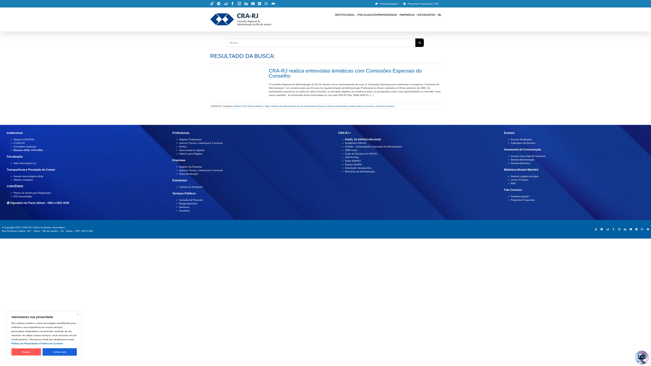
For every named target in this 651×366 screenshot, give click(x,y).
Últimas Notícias (255, 106)
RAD (513, 183)
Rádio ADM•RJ (353, 160)
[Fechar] (78, 314)
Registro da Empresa (190, 166)
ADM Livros (351, 150)
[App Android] (648, 229)
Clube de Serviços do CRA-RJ (361, 153)
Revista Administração (523, 159)
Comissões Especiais (25, 146)
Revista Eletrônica (520, 163)
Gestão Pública (356, 106)
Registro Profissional (190, 139)
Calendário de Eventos (523, 143)
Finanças (321, 106)
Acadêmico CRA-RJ (355, 143)
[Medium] (636, 229)
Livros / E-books (519, 179)
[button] (439, 15)
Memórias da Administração (360, 171)
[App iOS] (642, 229)
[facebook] (613, 229)
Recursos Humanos (385, 106)
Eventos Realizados (521, 139)
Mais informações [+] (25, 163)
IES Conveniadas (23, 196)
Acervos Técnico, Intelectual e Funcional (201, 143)
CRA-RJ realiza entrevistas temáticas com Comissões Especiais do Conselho (345, 73)
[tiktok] (596, 229)
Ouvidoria (184, 210)
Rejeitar (26, 352)
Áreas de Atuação (188, 173)
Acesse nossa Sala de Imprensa (528, 156)
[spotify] (601, 229)
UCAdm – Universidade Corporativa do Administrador (373, 146)
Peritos (183, 146)
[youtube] (631, 229)
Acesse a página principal (524, 176)
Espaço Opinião (353, 164)
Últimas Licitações (23, 179)
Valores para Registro (190, 153)
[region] (44, 335)
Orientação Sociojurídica (358, 168)
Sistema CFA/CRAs (24, 139)
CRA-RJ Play (352, 157)
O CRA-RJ (19, 143)
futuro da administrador (337, 106)
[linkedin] (625, 229)
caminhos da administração (283, 106)
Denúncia (184, 207)
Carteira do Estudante (191, 187)
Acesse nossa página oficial (28, 176)
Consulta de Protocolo (191, 200)
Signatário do (39, 202)
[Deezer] (607, 229)
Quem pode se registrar (192, 150)
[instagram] (619, 229)
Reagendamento (188, 203)
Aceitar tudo (59, 352)
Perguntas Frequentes (523, 200)
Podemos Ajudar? (520, 196)
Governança (369, 106)
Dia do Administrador (306, 106)
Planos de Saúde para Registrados (32, 192)
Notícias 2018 (240, 106)
